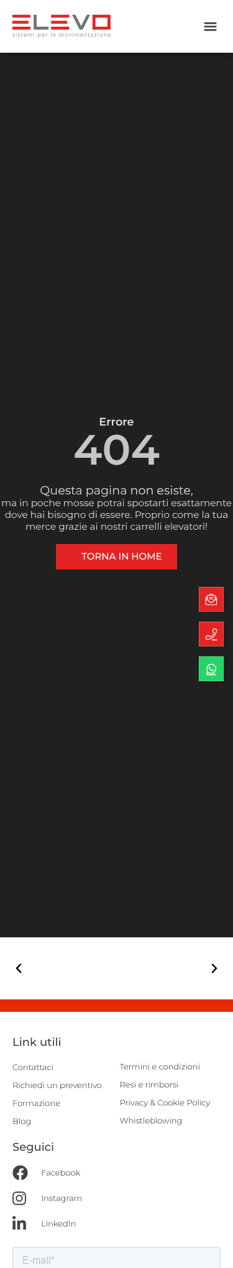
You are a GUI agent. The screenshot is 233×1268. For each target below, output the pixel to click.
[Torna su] (211, 1246)
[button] (210, 26)
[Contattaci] (211, 599)
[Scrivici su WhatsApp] (211, 668)
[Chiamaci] (211, 634)
